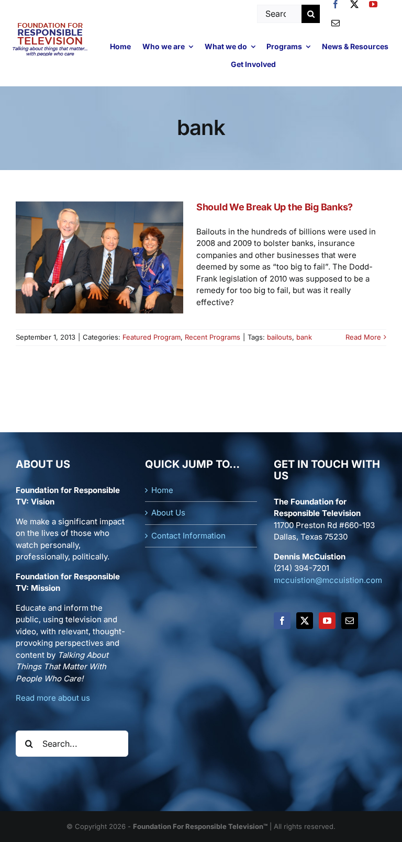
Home (162, 490)
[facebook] (335, 4)
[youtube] (373, 4)
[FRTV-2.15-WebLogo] (50, 24)
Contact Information (188, 536)
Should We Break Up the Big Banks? (274, 206)
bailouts (279, 337)
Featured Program (151, 337)
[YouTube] (327, 620)
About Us (168, 513)
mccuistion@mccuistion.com (328, 580)
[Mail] (349, 620)
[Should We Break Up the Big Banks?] (99, 257)
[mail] (335, 23)
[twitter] (354, 4)
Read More (363, 337)
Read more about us (53, 698)
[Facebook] (282, 620)
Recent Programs (212, 337)
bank (304, 337)
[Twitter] (304, 620)
